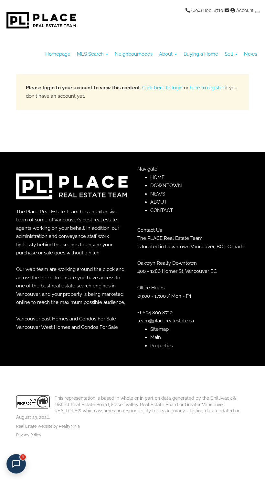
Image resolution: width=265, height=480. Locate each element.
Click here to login (162, 88)
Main (155, 337)
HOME (157, 177)
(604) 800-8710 (206, 10)
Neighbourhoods (134, 54)
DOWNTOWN (166, 185)
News (250, 54)
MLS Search (91, 54)
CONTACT (161, 210)
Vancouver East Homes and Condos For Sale (66, 319)
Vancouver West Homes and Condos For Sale (67, 327)
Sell (229, 54)
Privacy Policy (28, 435)
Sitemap (159, 329)
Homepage (57, 54)
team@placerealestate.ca (165, 321)
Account (245, 10)
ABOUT (158, 202)
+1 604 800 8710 (155, 313)
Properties (161, 346)
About (166, 54)
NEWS (157, 194)
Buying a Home (201, 54)
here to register (207, 88)
